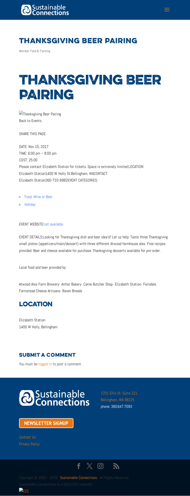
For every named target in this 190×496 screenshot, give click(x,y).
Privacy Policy (29, 444)
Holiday (29, 204)
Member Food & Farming (34, 51)
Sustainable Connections (78, 477)
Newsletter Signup (46, 423)
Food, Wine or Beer (38, 196)
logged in (45, 364)
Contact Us (27, 437)
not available (53, 224)
